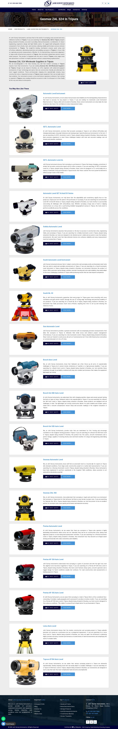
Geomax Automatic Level (53, 460)
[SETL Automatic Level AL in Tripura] (25, 173)
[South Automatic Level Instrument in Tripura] (25, 273)
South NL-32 (48, 293)
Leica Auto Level (49, 626)
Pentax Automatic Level (52, 526)
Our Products (49, 10)
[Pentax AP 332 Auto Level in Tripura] (25, 605)
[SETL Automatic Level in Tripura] (25, 139)
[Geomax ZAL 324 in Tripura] (87, 58)
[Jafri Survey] (59, 3)
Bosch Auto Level (50, 360)
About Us (40, 9)
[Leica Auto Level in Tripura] (25, 639)
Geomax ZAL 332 (49, 493)
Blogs (69, 9)
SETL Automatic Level (52, 127)
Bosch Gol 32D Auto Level (53, 426)
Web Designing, (86, 727)
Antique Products (65, 709)
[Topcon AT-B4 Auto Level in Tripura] (25, 672)
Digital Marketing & (95, 727)
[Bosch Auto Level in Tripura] (25, 372)
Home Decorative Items (67, 706)
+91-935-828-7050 (15, 3)
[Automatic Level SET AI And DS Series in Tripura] (25, 206)
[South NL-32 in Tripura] (25, 306)
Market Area (38, 713)
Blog (36, 706)
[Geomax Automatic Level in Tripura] (25, 472)
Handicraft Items (65, 704)
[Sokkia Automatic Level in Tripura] (25, 239)
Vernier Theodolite (66, 716)
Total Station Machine (67, 713)
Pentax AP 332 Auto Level (53, 593)
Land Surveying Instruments (38, 29)
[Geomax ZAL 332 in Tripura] (25, 506)
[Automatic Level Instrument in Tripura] (25, 106)
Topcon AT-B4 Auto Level (53, 659)
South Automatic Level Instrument (56, 260)
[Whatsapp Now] (3, 719)
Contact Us (76, 9)
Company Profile (39, 704)
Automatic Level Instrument (54, 93)
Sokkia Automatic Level (52, 227)
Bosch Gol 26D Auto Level (53, 393)
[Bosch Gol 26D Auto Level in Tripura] (25, 406)
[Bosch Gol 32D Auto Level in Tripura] (25, 439)
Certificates (61, 9)
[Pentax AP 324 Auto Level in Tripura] (25, 572)
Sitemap (84, 9)
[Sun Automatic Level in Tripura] (25, 339)
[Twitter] (105, 3)
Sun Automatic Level (51, 326)
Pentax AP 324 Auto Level (53, 559)
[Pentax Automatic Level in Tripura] (25, 539)
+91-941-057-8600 (92, 713)
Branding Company (105, 727)
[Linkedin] (108, 3)
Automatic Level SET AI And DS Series (58, 193)
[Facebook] (102, 3)
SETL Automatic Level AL (53, 160)
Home (34, 9)
